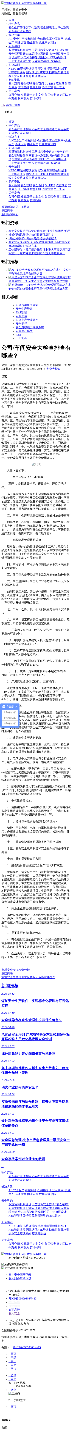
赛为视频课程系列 (49, 68)
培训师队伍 (39, 76)
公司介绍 (14, 94)
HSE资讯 (21, 338)
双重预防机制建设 (20, 49)
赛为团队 (62, 94)
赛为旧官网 (13, 105)
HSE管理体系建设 (37, 53)
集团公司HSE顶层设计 (52, 57)
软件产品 (14, 23)
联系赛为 (23, 98)
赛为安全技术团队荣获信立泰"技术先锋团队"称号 (40, 230)
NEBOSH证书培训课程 (23, 68)
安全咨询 (14, 46)
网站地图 (14, 1305)
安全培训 (14, 64)
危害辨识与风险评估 (25, 57)
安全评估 (21, 316)
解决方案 (14, 34)
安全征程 (21, 323)
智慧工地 (35, 87)
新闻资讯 (14, 79)
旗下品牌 (16, 1309)
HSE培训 (23, 87)
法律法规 (47, 87)
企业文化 (38, 94)
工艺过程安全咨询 (43, 49)
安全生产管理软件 (27, 319)
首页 (11, 20)
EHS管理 (21, 312)
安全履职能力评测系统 (30, 327)
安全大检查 (53, 368)
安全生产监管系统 (20, 31)
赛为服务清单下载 (20, 1278)
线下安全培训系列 (20, 76)
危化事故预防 (47, 42)
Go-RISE (50, 83)
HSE (18, 334)
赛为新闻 (14, 83)
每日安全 (59, 87)
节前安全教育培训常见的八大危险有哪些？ (28, 977)
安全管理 (26, 83)
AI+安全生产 (16, 38)
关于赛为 (14, 91)
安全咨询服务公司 (27, 304)
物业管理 (32, 42)
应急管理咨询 (40, 61)
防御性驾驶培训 (59, 72)
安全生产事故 (24, 331)
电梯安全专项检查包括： (17, 969)
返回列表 (7, 210)
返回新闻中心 (9, 214)
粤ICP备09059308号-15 (22, 1298)
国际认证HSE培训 (37, 72)
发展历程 (26, 94)
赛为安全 (14, 1313)
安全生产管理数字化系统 (24, 27)
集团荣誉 (50, 94)
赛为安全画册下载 (20, 1274)
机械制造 (30, 38)
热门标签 (14, 1302)
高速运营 (20, 42)
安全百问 (38, 83)
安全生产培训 (24, 308)
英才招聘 (35, 98)
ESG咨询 (55, 61)
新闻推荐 (9, 985)
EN (3, 105)
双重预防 (61, 83)
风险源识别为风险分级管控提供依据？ (33, 238)
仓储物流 (43, 38)
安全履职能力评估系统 (54, 27)
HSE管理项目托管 (20, 61)
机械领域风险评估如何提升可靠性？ (31, 234)
